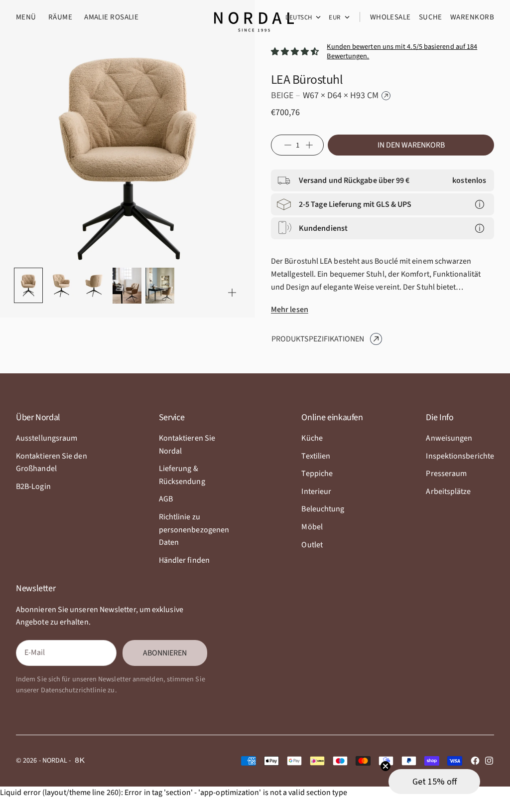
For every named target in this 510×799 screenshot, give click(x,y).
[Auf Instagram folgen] (489, 761)
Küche (311, 438)
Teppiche (317, 473)
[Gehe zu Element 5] (159, 286)
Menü (26, 17)
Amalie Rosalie (111, 17)
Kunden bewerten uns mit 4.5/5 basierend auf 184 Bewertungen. (402, 51)
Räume (60, 17)
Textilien (315, 456)
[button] (434, 781)
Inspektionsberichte (460, 456)
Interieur (316, 491)
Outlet (311, 544)
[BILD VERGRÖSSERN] (232, 293)
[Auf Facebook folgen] (475, 761)
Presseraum (446, 473)
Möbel (311, 526)
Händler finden (184, 560)
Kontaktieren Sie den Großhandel (51, 463)
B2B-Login (33, 486)
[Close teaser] (385, 766)
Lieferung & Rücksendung (182, 475)
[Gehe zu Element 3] (94, 286)
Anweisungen (449, 438)
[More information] (479, 204)
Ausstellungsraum (46, 438)
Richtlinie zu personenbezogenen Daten (194, 529)
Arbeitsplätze (448, 491)
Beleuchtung (322, 508)
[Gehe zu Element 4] (127, 286)
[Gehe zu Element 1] (28, 286)
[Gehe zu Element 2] (61, 286)
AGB (166, 498)
